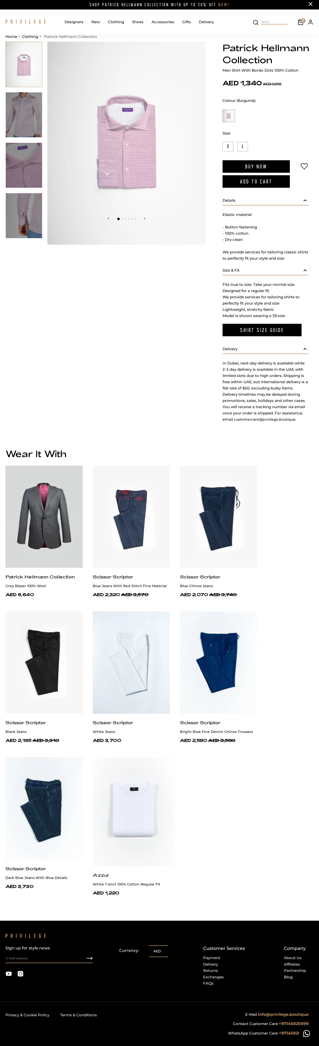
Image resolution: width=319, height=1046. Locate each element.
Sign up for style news (27, 948)
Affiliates (292, 964)
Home (11, 36)
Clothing (116, 21)
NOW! (224, 4)
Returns (210, 970)
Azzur (101, 875)
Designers (74, 21)
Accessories (163, 21)
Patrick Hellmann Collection (40, 576)
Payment (211, 957)
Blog (288, 977)
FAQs (208, 983)
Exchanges (213, 977)
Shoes (138, 21)
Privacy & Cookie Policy (27, 1015)
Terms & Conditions (78, 1015)
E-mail (277, 1014)
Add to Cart (256, 181)
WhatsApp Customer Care (268, 1033)
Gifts (186, 21)
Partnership (295, 970)
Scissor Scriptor (113, 576)
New (95, 21)
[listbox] (158, 951)
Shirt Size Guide (262, 330)
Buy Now (256, 167)
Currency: (129, 950)
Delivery (206, 21)
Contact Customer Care (271, 1023)
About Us (293, 957)
